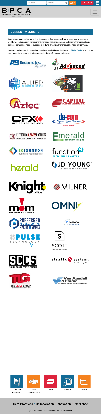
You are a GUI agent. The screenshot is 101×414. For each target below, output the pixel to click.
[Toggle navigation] (94, 12)
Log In (72, 3)
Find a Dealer (76, 50)
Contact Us (87, 3)
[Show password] (66, 2)
